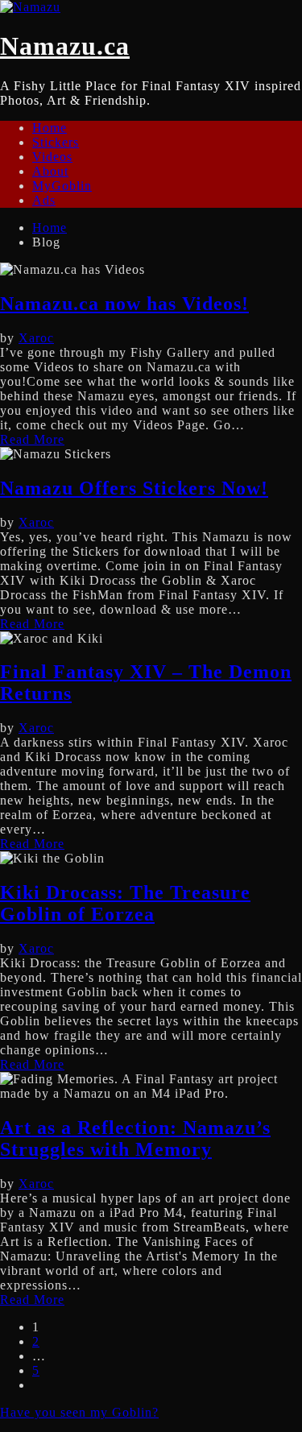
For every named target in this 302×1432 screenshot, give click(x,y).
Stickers (55, 142)
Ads (44, 200)
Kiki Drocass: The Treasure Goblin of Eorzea (125, 903)
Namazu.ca (65, 45)
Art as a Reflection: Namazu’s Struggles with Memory (135, 1138)
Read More (32, 439)
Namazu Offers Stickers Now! (134, 488)
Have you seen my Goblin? (79, 1412)
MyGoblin (62, 185)
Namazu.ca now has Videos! (124, 303)
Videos (52, 156)
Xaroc (36, 338)
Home (49, 128)
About (50, 171)
